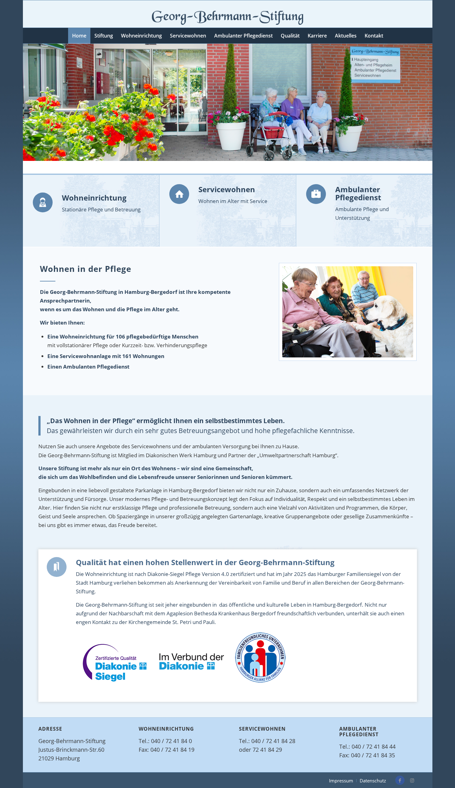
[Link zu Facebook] (400, 780)
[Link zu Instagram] (412, 780)
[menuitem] (79, 35)
